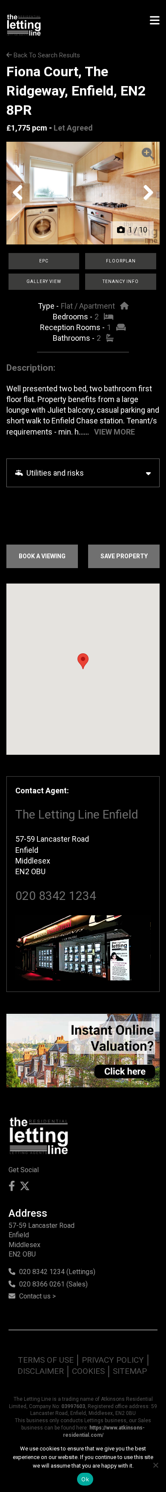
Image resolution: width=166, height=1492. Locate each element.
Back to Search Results (46, 55)
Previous (20, 201)
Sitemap (130, 1371)
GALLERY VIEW (43, 281)
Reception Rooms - (73, 327)
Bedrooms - (73, 316)
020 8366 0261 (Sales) (53, 1284)
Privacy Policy (113, 1360)
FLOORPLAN (121, 261)
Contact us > (37, 1296)
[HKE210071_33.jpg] (83, 193)
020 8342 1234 (55, 896)
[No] (155, 1465)
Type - (49, 305)
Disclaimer (40, 1371)
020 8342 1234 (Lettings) (57, 1272)
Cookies (88, 1371)
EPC (44, 261)
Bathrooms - (74, 338)
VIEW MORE (114, 431)
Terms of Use (46, 1360)
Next (145, 201)
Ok (85, 1479)
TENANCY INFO (121, 281)
